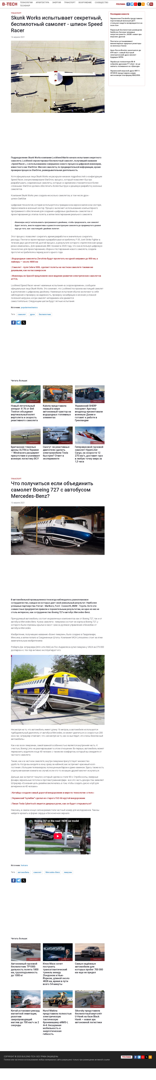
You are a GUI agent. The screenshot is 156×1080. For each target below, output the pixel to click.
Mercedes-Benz (53, 872)
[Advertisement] (58, 136)
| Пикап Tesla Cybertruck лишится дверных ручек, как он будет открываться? (51, 803)
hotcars (24, 865)
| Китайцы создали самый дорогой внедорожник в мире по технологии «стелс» (52, 792)
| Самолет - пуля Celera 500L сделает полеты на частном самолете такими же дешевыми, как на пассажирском (52, 269)
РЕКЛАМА (120, 4)
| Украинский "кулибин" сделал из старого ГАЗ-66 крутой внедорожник (48, 798)
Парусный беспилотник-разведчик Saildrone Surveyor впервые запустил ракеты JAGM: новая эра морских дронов (126, 33)
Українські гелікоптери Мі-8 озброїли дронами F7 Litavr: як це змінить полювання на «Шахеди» (125, 64)
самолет (22, 314)
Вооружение (85, 2)
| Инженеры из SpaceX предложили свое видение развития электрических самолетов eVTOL (56, 277)
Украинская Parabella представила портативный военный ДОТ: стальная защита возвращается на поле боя (126, 21)
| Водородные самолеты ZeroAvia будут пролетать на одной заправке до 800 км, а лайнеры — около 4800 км (54, 260)
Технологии (26, 2)
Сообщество (101, 2)
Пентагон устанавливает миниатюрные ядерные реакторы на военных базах (125, 43)
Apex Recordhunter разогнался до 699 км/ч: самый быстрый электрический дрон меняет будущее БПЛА (125, 53)
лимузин (68, 872)
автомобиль (23, 872)
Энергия (56, 2)
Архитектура (42, 2)
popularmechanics (29, 307)
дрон (32, 314)
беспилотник (45, 314)
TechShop (25, 5)
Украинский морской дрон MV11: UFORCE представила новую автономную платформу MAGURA (125, 73)
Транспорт (69, 2)
